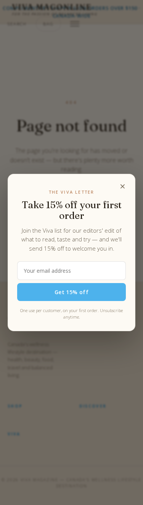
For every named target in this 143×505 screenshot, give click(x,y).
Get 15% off (72, 292)
